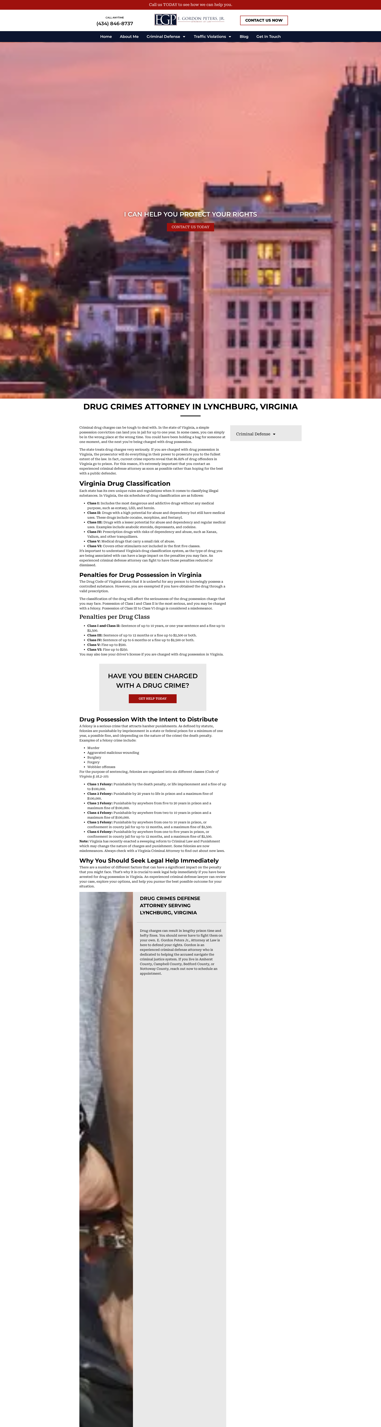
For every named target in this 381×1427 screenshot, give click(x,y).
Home (106, 36)
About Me (129, 36)
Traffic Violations (210, 36)
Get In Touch (268, 36)
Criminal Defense (163, 36)
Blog (244, 36)
